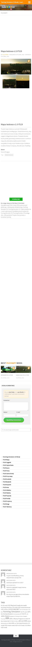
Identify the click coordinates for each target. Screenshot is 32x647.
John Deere (5, 616)
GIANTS (25, 612)
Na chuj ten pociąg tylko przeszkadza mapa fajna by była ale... (17, 595)
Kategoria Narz (19, 616)
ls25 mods (4, 609)
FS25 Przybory (7, 501)
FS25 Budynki (7, 482)
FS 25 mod (4, 605)
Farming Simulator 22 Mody (8, 640)
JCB (27, 614)
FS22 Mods (5, 54)
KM (7, 618)
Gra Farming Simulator (7, 614)
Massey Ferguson (19, 619)
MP (29, 619)
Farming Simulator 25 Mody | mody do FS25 (12, 2)
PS (14, 621)
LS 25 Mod (27, 625)
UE (17, 621)
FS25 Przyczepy (8, 476)
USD (25, 621)
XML (13, 623)
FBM (21, 612)
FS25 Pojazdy (7, 496)
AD (8, 609)
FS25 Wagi (6, 504)
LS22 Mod (10, 605)
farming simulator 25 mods (9, 607)
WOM (10, 623)
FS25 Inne (6, 487)
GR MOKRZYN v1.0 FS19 (7, 375)
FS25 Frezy (6, 471)
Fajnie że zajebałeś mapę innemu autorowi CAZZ (16, 588)
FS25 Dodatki (7, 479)
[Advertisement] (16, 32)
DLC (2, 612)
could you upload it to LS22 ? (14, 582)
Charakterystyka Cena (25, 609)
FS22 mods (8, 625)
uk (19, 621)
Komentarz (7, 400)
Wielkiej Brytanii (4, 623)
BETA (11, 609)
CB (20, 609)
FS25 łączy (6, 468)
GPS (29, 612)
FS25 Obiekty (7, 490)
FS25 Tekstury (7, 507)
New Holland (4, 621)
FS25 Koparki (7, 484)
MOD (27, 619)
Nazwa (6, 412)
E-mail (19, 412)
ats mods (24, 605)
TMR (16, 621)
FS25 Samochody (8, 473)
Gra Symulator (16, 614)
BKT (18, 609)
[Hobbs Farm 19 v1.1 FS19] (23, 369)
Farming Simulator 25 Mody (11, 457)
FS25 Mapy (6, 460)
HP (21, 614)
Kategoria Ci (12, 616)
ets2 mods (17, 605)
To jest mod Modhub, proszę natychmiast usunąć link (15, 576)
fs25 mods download (24, 607)
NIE (8, 621)
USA (22, 621)
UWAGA (29, 621)
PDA (12, 621)
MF (25, 618)
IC (25, 614)
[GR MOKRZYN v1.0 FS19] (8, 369)
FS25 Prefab (6, 498)
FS (23, 612)
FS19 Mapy (4, 13)
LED (10, 619)
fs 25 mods (21, 625)
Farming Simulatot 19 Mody (23, 640)
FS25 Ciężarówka (8, 465)
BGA (15, 609)
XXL (15, 623)
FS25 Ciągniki (7, 462)
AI (9, 609)
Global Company (9, 155)
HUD (23, 614)
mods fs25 (14, 625)
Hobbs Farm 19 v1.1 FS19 (22, 375)
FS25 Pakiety (7, 493)
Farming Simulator (11, 611)
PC (10, 621)
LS (13, 619)
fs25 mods (4, 627)
